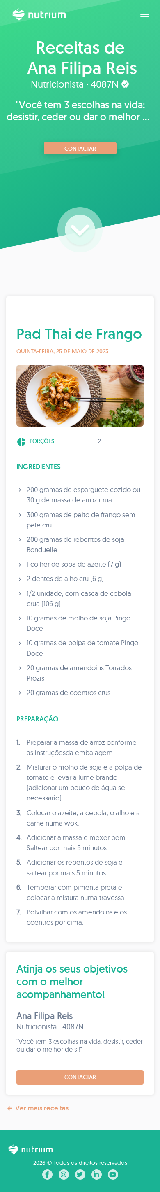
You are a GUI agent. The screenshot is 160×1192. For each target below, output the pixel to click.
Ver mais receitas (42, 1108)
